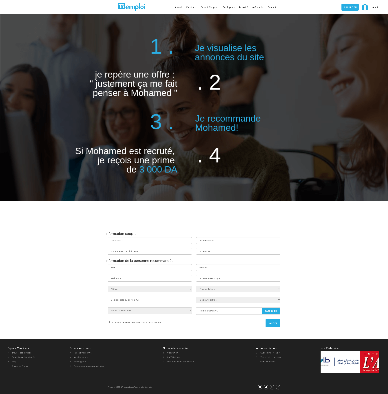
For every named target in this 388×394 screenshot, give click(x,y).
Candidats (191, 7)
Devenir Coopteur (210, 7)
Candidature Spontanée (23, 357)
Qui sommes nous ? (269, 353)
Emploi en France (20, 366)
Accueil (178, 7)
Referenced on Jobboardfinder (89, 366)
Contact (272, 7)
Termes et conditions (270, 357)
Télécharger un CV (209, 310)
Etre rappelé (80, 361)
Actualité (243, 7)
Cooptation (172, 353)
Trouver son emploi (21, 353)
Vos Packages (81, 357)
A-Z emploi (257, 7)
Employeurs (229, 7)
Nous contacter (267, 361)
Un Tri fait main (174, 357)
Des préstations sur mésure (180, 361)
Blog (14, 361)
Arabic (375, 7)
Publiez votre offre (83, 353)
